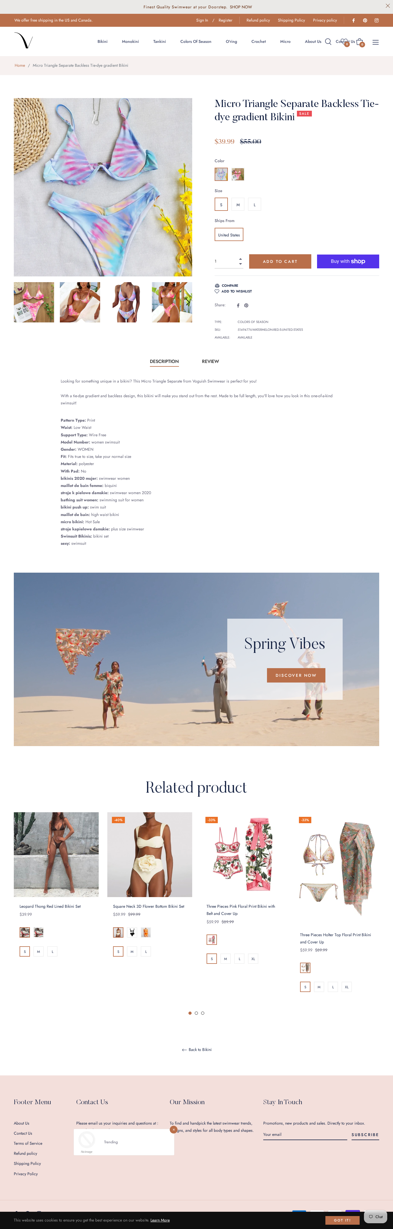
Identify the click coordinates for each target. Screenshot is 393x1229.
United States (229, 235)
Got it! (342, 1220)
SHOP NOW (241, 7)
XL (253, 959)
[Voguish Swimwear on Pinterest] (365, 20)
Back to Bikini (200, 1049)
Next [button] (188, 302)
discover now (296, 675)
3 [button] (202, 1013)
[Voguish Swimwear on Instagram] (376, 20)
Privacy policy (325, 20)
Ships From (224, 220)
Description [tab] (164, 361)
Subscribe (365, 1135)
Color (219, 161)
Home (20, 65)
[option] (56, 896)
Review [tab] (211, 361)
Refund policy (258, 20)
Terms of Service (28, 1143)
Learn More (160, 1220)
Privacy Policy (26, 1174)
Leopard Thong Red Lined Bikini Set (50, 906)
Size (218, 191)
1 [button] (190, 1013)
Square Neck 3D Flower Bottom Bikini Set (148, 906)
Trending (111, 1142)
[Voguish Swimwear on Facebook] (353, 20)
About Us (21, 1123)
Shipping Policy (291, 20)
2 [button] (196, 1013)
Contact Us (23, 1133)
